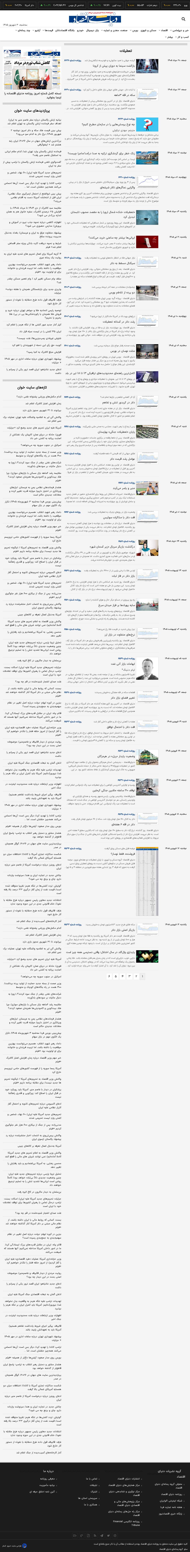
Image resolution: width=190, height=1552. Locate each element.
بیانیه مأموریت (47, 1485)
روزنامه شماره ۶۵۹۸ (72, 426)
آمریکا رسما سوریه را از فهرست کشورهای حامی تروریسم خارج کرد (32, 539)
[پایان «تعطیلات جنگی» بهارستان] (146, 432)
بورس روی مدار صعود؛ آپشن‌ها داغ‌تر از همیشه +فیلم (33, 826)
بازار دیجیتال (92, 30)
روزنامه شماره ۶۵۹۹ (72, 397)
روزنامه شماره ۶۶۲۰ (126, 177)
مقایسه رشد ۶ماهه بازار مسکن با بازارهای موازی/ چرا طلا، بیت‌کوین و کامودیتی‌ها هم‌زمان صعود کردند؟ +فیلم (33, 477)
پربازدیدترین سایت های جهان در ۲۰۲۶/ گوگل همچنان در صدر (33, 845)
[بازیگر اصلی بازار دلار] (146, 929)
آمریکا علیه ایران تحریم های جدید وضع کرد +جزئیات (34, 428)
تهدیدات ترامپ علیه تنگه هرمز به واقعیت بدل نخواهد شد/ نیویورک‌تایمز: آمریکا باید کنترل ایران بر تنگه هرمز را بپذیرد (32, 773)
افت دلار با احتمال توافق (121, 727)
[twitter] (108, 1535)
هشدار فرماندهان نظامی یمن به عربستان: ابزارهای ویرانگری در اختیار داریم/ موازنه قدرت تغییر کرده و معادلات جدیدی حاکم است (35, 491)
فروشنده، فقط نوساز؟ (123, 854)
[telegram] (101, 1535)
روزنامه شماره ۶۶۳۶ (72, 60)
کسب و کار (183, 37)
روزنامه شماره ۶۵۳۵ (126, 814)
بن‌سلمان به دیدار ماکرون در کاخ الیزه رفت (39, 660)
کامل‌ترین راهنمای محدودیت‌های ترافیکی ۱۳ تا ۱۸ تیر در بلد (100, 373)
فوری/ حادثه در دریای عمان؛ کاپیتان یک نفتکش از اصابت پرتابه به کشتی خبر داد (35, 436)
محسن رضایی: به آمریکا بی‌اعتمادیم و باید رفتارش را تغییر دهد (34, 634)
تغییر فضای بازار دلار (123, 698)
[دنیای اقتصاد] (95, 19)
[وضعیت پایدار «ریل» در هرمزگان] (146, 757)
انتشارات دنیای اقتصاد (128, 1479)
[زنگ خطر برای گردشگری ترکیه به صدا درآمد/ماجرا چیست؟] (146, 158)
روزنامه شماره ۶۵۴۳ (72, 721)
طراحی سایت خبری (14, 1546)
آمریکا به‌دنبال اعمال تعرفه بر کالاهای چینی (39, 615)
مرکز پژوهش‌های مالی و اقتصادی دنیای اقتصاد (127, 1503)
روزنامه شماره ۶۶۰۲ (72, 316)
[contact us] (81, 1535)
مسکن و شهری (148, 30)
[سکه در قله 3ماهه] (146, 94)
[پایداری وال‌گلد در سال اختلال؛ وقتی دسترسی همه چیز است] (146, 956)
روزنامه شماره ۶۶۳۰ (72, 89)
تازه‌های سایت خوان (32, 387)
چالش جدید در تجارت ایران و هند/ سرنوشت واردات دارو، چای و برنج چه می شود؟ (34, 877)
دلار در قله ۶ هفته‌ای (123, 824)
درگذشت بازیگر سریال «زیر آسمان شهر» (112, 547)
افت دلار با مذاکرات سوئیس (119, 517)
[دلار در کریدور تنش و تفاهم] (146, 401)
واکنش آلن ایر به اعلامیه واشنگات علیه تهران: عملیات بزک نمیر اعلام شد (32, 419)
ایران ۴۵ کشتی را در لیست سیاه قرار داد (40, 331)
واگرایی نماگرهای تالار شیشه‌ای (117, 188)
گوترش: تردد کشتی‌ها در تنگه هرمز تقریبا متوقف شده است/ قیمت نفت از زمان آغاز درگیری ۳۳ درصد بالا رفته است (32, 889)
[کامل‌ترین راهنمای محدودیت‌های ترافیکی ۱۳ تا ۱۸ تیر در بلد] (146, 377)
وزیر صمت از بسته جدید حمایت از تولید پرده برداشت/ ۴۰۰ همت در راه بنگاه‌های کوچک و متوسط (32, 454)
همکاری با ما (90, 1505)
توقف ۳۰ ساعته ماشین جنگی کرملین (114, 790)
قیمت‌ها (48, 30)
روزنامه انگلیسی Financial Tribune (126, 1523)
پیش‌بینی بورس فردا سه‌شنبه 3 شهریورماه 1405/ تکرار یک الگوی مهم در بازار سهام (33, 1035)
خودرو (80, 30)
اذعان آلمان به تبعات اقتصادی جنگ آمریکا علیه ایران (34, 763)
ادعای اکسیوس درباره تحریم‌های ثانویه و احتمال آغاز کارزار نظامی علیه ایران (34, 574)
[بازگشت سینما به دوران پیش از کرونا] (146, 66)
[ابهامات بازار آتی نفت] (146, 668)
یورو (174, 5)
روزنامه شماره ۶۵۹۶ (72, 512)
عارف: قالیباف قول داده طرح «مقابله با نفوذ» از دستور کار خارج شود (33, 302)
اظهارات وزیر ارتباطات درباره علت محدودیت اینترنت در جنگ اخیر (33, 786)
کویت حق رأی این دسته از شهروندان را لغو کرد (36, 345)
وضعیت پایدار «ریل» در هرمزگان (116, 756)
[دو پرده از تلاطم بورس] (146, 293)
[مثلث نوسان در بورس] (146, 351)
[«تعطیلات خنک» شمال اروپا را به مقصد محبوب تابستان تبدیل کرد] (146, 217)
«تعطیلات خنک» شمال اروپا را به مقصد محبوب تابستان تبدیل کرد (103, 214)
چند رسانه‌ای (23, 30)
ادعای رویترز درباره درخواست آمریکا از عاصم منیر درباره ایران (33, 866)
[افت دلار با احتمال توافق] (146, 726)
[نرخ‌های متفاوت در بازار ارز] (146, 634)
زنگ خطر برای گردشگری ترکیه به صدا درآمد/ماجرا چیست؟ (101, 153)
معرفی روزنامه (47, 1479)
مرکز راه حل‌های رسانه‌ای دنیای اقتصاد (124, 1513)
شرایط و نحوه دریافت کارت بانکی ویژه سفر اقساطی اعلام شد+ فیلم (34, 245)
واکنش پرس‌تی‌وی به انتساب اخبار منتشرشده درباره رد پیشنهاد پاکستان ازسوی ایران (33, 606)
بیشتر (169, 37)
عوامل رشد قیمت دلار (122, 459)
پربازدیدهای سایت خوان (32, 111)
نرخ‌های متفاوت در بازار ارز (119, 635)
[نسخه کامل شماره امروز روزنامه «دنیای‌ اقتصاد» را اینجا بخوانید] (32, 68)
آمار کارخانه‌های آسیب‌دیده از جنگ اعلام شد (38, 921)
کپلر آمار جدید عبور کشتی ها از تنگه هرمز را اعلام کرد (33, 325)
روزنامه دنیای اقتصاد (171, 1494)
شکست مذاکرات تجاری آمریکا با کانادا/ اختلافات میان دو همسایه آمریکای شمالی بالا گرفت (32, 856)
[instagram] (115, 1535)
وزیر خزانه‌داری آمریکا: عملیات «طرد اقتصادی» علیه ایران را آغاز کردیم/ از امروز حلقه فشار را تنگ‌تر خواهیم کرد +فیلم (33, 731)
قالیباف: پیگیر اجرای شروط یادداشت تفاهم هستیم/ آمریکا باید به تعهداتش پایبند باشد (35, 796)
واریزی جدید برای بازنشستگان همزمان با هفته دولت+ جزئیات (33, 291)
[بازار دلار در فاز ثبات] (146, 575)
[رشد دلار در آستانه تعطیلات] (146, 321)
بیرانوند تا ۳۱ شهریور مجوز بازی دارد (42, 410)
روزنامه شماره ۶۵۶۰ (72, 600)
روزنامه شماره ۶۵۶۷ (72, 570)
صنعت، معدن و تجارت (115, 30)
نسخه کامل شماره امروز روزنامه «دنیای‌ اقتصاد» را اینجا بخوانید (32, 96)
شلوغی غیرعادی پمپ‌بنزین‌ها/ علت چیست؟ (39, 338)
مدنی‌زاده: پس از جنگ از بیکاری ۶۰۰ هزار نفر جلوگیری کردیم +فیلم (33, 595)
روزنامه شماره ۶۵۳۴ (72, 848)
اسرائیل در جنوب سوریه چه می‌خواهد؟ (41, 445)
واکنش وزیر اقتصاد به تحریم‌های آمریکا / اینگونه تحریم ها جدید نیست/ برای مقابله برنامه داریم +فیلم (32, 549)
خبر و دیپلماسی (180, 30)
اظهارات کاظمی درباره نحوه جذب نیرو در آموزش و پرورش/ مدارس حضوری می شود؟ (35, 224)
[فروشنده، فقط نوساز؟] (146, 881)
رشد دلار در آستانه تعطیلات (119, 322)
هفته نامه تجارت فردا (171, 1507)
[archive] (75, 1535)
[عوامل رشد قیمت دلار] (146, 458)
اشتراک (94, 1492)
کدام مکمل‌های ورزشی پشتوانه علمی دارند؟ (39, 397)
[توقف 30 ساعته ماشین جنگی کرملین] (146, 787)
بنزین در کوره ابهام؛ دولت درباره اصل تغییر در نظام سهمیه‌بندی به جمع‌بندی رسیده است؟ (34, 704)
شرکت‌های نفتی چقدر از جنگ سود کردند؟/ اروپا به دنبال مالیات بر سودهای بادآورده (34, 464)
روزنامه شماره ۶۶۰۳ (72, 287)
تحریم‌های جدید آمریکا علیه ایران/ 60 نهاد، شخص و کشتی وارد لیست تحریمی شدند (34, 1116)
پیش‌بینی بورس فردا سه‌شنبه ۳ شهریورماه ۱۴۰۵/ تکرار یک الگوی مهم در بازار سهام (33, 503)
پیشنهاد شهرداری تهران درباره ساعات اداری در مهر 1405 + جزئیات (32, 1338)
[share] (88, 1535)
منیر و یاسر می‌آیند (124, 488)
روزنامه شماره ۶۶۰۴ (72, 258)
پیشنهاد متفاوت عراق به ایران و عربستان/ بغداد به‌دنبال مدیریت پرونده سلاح (32, 234)
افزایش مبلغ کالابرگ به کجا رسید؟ (44, 352)
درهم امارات (140, 5)
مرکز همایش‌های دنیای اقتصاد (124, 1485)
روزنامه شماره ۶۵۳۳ (72, 924)
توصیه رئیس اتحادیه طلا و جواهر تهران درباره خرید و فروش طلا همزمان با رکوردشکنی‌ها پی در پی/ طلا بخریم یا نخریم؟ (33, 314)
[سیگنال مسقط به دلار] (146, 262)
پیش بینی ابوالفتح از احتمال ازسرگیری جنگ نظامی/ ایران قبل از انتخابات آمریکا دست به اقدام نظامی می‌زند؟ (34, 197)
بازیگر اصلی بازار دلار (123, 930)
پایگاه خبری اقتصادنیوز (170, 1514)
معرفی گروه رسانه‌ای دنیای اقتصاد (168, 1486)
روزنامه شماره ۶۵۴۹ (126, 658)
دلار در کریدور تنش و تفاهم (118, 402)
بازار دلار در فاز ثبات (123, 576)
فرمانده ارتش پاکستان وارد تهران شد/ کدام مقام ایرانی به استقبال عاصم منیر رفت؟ (33, 153)
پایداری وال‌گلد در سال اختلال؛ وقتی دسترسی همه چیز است (100, 952)
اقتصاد (164, 30)
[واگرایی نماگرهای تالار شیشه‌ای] (146, 182)
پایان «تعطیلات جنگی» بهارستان (116, 432)
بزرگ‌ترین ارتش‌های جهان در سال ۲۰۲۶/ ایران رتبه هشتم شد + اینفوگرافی (35, 143)
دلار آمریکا (17, 5)
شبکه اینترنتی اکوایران (171, 1501)
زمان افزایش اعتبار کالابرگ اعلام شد (43, 403)
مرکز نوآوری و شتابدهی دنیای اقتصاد (124, 1493)
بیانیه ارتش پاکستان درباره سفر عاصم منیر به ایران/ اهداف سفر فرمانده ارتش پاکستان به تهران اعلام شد (34, 122)
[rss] (95, 1535)
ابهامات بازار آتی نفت (123, 664)
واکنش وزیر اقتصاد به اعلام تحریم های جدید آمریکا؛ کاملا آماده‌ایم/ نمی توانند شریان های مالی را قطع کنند (33, 623)
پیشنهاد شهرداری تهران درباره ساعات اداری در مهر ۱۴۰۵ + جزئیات (32, 361)
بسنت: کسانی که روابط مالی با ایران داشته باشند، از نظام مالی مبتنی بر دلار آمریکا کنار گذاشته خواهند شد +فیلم (33, 692)
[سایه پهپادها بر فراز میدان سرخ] (146, 604)
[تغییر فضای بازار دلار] (146, 697)
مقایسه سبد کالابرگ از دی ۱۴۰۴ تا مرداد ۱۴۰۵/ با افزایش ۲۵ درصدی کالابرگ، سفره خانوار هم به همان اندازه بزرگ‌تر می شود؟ (33, 211)
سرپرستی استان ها (87, 1498)
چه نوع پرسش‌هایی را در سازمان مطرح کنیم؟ (108, 124)
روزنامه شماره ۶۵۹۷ (126, 483)
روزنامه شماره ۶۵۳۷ (126, 780)
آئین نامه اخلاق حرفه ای (42, 1492)
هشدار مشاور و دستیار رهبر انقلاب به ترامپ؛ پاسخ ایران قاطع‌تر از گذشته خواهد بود (32, 835)
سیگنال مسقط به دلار (122, 263)
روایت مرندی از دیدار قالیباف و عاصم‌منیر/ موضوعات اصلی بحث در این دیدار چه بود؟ (34, 743)
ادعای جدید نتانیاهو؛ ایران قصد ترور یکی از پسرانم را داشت (33, 371)
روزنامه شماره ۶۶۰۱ (72, 345)
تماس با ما (91, 1479)
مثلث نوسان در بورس (122, 351)
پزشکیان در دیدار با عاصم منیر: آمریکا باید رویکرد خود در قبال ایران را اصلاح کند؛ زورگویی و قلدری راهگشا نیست (33, 562)
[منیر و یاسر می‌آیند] (146, 488)
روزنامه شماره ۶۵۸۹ (126, 541)
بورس (134, 30)
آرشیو (37, 30)
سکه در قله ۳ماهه (124, 95)
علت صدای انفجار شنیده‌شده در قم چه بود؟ (38, 682)
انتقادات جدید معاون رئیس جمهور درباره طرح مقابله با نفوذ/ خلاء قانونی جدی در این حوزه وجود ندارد (32, 902)
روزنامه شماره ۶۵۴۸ (72, 692)
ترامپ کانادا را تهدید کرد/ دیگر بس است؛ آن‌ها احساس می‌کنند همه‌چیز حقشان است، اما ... (32, 185)
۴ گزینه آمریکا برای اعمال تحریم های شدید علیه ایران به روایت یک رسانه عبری (32, 256)
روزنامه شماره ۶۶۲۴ (126, 119)
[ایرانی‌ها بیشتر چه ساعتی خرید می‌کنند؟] (146, 242)
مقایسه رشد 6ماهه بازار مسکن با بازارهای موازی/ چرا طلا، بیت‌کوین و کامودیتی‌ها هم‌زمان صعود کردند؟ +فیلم (33, 1008)
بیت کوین (105, 5)
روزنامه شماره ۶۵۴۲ (126, 751)
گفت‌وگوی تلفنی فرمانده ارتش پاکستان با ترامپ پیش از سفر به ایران (32, 164)
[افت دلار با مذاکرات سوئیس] (146, 516)
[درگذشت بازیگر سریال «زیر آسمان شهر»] (146, 548)
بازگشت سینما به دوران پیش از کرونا (114, 66)
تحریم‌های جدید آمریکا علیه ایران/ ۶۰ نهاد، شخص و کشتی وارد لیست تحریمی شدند (34, 174)
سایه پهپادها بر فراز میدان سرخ (116, 605)
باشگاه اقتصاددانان (65, 30)
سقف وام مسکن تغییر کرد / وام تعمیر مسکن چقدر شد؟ (34, 280)
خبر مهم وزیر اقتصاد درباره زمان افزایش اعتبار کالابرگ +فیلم (33, 528)
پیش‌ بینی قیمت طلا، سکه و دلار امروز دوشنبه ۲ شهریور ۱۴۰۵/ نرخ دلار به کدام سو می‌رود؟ (36, 132)
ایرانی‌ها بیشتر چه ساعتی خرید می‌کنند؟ (112, 238)
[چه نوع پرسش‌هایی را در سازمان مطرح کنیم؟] (146, 124)
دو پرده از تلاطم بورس (122, 293)
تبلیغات (93, 1485)
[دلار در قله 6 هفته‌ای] (146, 819)
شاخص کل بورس (64, 5)
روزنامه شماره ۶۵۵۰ (72, 629)
